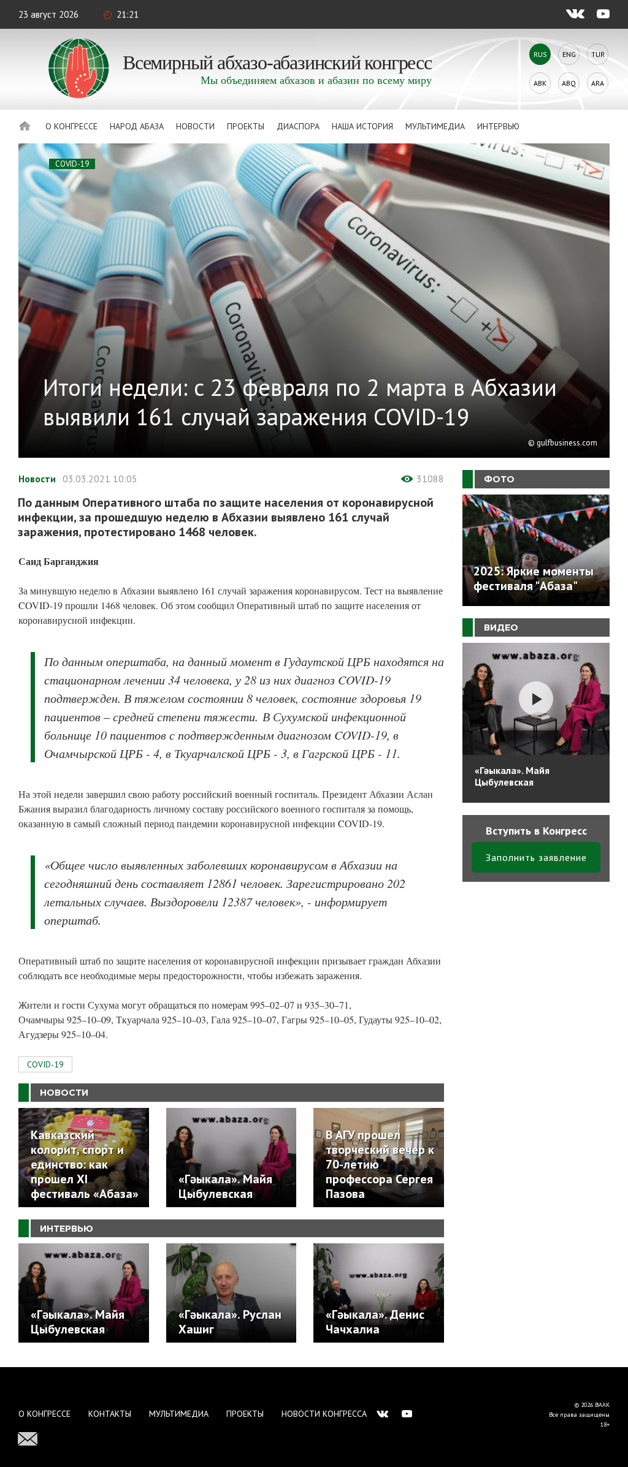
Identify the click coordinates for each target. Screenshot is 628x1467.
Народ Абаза (137, 126)
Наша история (362, 126)
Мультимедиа (435, 126)
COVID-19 (72, 164)
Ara (597, 83)
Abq (569, 83)
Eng (569, 54)
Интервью (498, 126)
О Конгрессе (71, 126)
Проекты (245, 126)
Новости (195, 126)
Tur (598, 54)
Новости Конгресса (324, 1413)
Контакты (109, 1413)
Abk (540, 83)
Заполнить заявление (536, 857)
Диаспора (298, 126)
